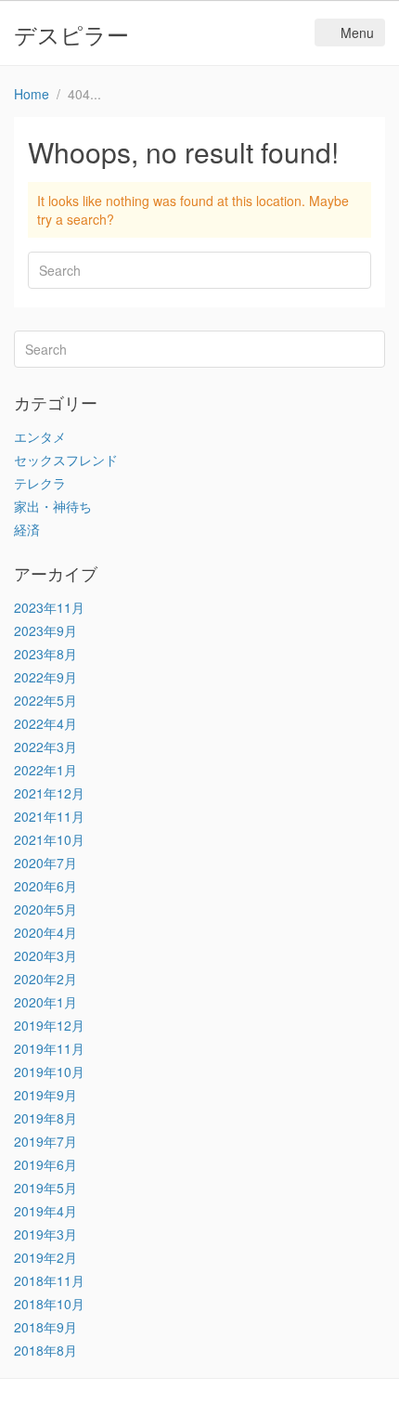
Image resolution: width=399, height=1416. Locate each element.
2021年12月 (49, 793)
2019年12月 (49, 1025)
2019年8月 (45, 1118)
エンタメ (40, 436)
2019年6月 (45, 1164)
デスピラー (71, 34)
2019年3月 (45, 1234)
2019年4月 (45, 1211)
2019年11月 (49, 1048)
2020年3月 (45, 955)
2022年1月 (45, 769)
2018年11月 (49, 1280)
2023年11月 (49, 607)
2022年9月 (45, 677)
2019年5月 (45, 1187)
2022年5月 (45, 700)
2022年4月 (45, 723)
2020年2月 (45, 978)
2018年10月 (49, 1303)
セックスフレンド (66, 459)
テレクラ (40, 483)
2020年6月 (45, 886)
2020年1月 (45, 1002)
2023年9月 (45, 630)
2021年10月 (49, 839)
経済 (27, 529)
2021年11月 (49, 816)
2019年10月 (49, 1071)
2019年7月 (45, 1141)
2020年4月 (45, 932)
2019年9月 (45, 1094)
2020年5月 (45, 909)
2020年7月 (45, 862)
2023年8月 (45, 653)
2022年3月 (45, 746)
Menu (357, 32)
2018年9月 (45, 1327)
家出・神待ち (53, 506)
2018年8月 (45, 1350)
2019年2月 (45, 1257)
